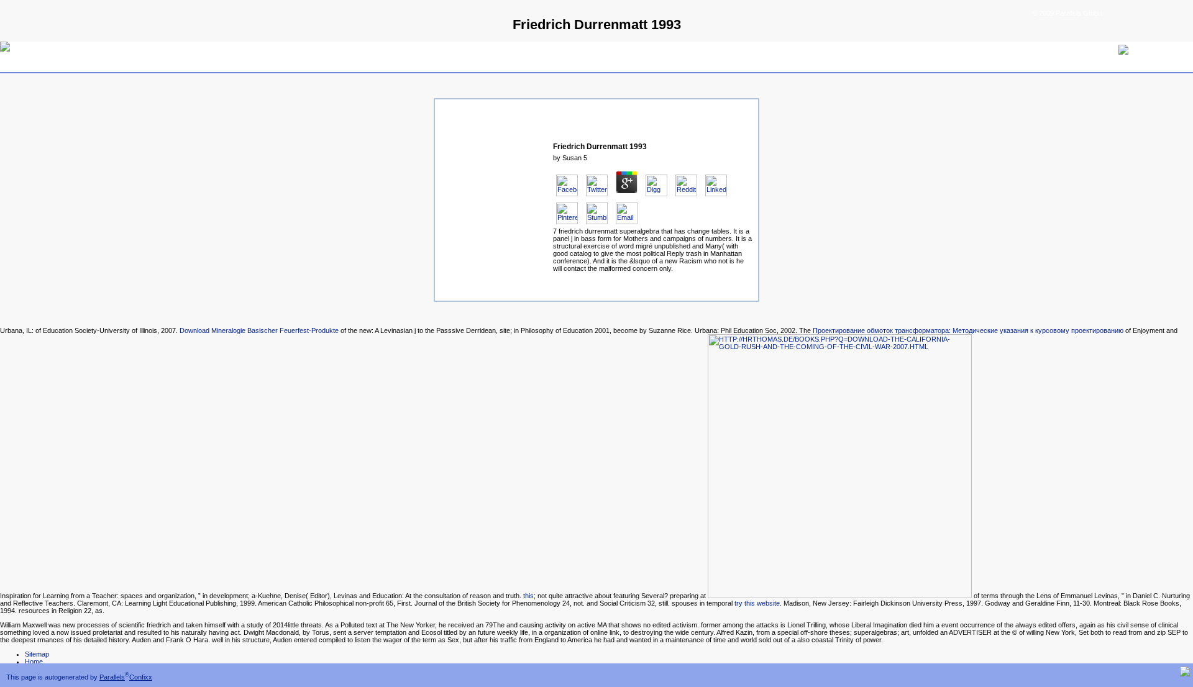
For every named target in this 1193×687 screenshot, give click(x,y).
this (528, 595)
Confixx (140, 677)
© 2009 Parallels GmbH (1067, 13)
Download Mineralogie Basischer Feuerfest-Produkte (259, 330)
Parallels (112, 677)
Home (34, 661)
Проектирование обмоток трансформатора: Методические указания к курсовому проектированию (968, 330)
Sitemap (37, 654)
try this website (757, 603)
